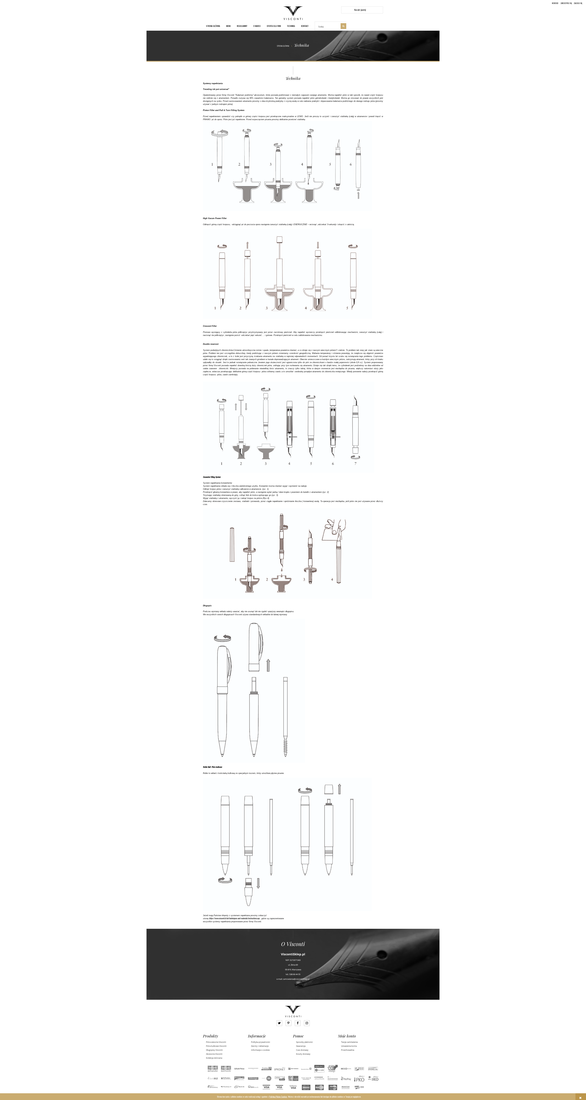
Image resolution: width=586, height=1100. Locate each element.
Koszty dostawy (303, 1054)
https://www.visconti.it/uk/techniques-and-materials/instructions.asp (234, 918)
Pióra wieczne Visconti (216, 1042)
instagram (307, 1023)
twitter (279, 1023)
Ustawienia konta (349, 1046)
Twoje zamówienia (349, 1042)
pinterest (288, 1023)
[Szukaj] (343, 26)
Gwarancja (301, 1046)
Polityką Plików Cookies (278, 1096)
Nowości (555, 3)
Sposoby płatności (304, 1042)
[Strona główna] (293, 13)
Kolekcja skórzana (214, 1058)
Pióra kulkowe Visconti (216, 1046)
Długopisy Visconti (214, 1050)
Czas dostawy (302, 1050)
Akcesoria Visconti (214, 1054)
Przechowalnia (347, 1050)
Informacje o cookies (260, 1050)
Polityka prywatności (260, 1042)
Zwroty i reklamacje (260, 1046)
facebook (297, 1023)
